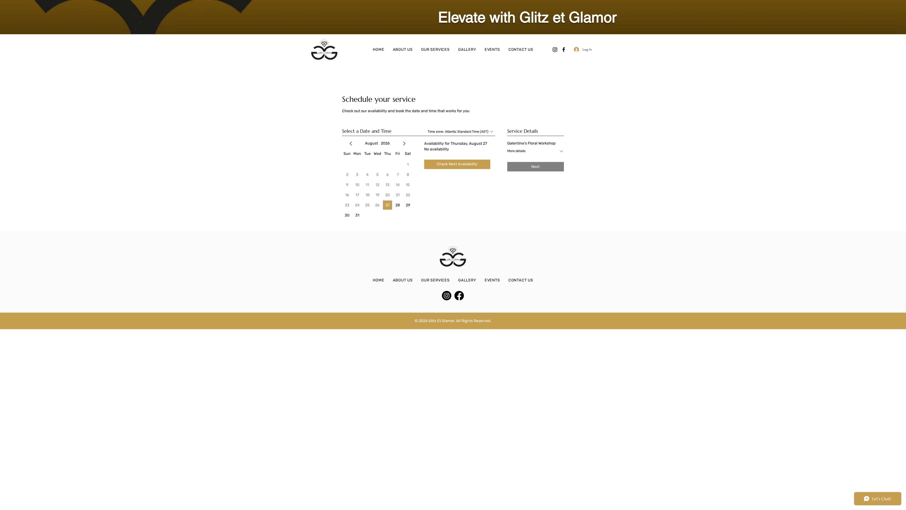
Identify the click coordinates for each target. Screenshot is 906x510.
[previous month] (351, 143)
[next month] (404, 143)
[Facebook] (564, 50)
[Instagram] (555, 50)
